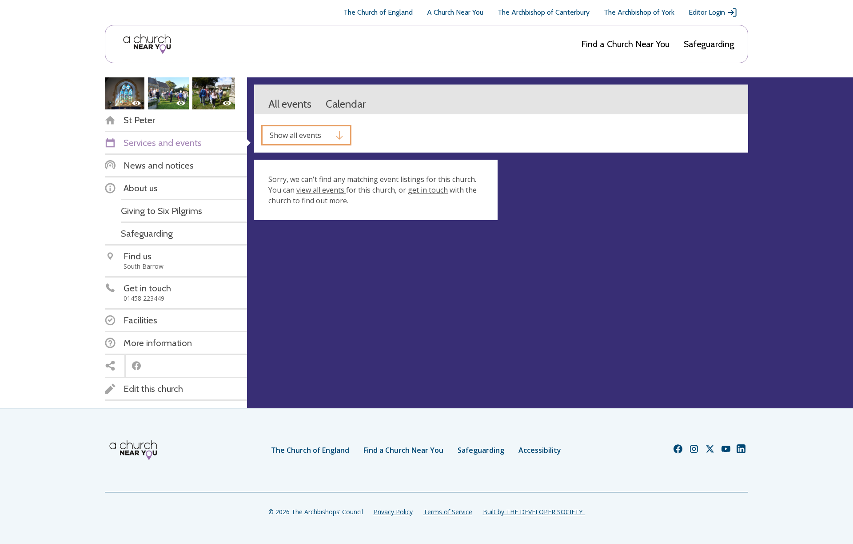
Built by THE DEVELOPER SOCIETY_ (534, 512)
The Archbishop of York (639, 12)
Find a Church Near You (625, 44)
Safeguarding (709, 44)
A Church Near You (455, 12)
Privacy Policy (393, 512)
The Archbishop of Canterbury (544, 12)
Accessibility (539, 450)
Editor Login (707, 12)
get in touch (428, 190)
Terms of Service (447, 512)
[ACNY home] (147, 44)
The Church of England (378, 12)
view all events (321, 190)
